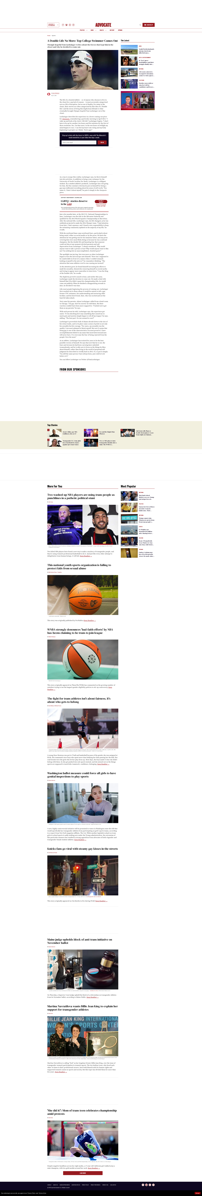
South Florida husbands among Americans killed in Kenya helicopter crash (146, 52)
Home (48, 35)
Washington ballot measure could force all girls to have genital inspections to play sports (81, 774)
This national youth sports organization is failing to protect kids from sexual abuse (79, 566)
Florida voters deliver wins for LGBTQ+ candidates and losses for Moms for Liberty (146, 86)
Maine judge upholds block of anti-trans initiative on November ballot (79, 941)
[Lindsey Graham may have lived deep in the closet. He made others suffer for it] (129, 553)
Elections (141, 80)
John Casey (51, 502)
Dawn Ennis (51, 1013)
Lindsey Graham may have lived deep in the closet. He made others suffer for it (146, 555)
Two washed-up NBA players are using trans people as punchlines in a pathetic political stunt (81, 496)
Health (102, 30)
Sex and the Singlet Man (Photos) (107, 433)
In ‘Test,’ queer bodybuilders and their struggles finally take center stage (146, 63)
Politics (82, 30)
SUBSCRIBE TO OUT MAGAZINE (51, 25)
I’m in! (102, 142)
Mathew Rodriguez (52, 636)
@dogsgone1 (90, 896)
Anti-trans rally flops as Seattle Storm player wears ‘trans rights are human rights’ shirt (145, 434)
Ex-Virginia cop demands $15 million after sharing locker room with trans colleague (145, 533)
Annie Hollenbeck (56, 93)
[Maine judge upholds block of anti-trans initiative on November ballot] (82, 969)
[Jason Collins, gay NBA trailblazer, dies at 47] (54, 433)
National (141, 69)
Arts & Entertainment (145, 57)
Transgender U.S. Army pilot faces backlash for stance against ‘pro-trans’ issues (72, 443)
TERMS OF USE (105, 1185)
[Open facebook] (63, 25)
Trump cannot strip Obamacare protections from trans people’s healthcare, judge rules (146, 521)
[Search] (140, 25)
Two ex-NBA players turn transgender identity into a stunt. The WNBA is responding (108, 443)
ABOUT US (55, 1185)
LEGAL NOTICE (113, 1185)
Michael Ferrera (58, 705)
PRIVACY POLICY (85, 1185)
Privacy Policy (31, 1193)
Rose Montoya (51, 705)
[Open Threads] (70, 25)
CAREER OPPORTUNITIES (65, 1185)
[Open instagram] (73, 25)
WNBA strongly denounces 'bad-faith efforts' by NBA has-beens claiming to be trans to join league (80, 631)
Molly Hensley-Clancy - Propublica (55, 572)
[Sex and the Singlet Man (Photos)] (91, 433)
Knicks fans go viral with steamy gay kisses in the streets (82, 849)
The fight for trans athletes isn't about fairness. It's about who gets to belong (78, 700)
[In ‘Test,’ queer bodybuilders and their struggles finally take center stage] (129, 61)
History (112, 30)
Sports (54, 35)
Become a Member (101, 201)
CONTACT (49, 1185)
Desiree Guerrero (52, 780)
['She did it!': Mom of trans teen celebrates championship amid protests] (82, 1140)
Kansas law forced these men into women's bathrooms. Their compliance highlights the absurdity (147, 510)
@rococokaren (97, 896)
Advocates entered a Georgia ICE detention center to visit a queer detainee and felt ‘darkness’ (146, 75)
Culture (141, 538)
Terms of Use (42, 1193)
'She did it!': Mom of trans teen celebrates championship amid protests (82, 1112)
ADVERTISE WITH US (76, 1185)
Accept (197, 1193)
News (92, 30)
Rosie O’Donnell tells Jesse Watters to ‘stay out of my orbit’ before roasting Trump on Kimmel (146, 544)
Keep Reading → (86, 556)
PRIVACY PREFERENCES (95, 1185)
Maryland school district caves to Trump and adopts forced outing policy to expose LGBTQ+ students (146, 499)
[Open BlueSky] (66, 25)
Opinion (120, 30)
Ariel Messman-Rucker (53, 852)
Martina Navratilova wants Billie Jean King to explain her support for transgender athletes (82, 1007)
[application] (138, 100)
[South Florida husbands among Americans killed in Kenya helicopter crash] (129, 49)
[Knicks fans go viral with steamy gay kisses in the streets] (82, 875)
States (141, 526)
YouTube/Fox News (94, 990)
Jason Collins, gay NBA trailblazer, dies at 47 (70, 433)
